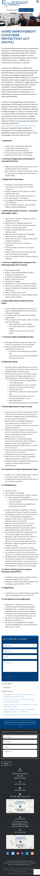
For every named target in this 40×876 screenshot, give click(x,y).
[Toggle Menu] (37, 2)
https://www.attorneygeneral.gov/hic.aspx (16, 126)
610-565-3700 (12, 10)
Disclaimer (24, 861)
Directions (30, 861)
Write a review (26, 10)
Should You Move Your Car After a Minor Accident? (21, 715)
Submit (8, 677)
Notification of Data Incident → (20, 723)
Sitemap (9, 861)
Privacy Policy (16, 861)
